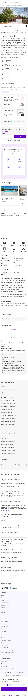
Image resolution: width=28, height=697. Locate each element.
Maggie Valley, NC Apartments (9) (9, 421)
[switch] (22, 104)
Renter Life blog (5, 628)
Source (4, 372)
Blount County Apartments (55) (8, 447)
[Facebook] (11, 672)
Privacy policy (4, 661)
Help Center (4, 655)
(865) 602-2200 (4, 28)
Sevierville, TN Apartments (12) (8, 389)
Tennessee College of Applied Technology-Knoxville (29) (14, 465)
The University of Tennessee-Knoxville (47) (11, 462)
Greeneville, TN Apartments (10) (8, 424)
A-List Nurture (4, 645)
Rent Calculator (4, 626)
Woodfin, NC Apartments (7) (7, 400)
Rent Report (4, 631)
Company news (4, 600)
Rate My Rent (4, 621)
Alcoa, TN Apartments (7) (7, 398)
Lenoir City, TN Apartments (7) (8, 403)
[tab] (5, 92)
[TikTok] (22, 672)
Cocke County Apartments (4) (8, 450)
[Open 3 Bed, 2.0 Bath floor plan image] (20, 112)
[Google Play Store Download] (14, 588)
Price (8, 32)
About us (3, 595)
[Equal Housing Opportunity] (5, 672)
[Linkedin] (8, 672)
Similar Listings (14, 32)
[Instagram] (20, 672)
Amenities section (7, 510)
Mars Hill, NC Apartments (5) (7, 430)
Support (3, 607)
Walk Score (13, 329)
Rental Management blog (7, 650)
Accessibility (4, 666)
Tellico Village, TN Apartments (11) (9, 406)
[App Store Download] (5, 588)
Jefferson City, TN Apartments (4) (8, 395)
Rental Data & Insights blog (7, 652)
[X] (14, 672)
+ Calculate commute (10, 79)
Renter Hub (4, 619)
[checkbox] (8, 160)
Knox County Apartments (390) (8, 453)
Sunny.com (3, 605)
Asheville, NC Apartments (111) (8, 409)
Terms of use (4, 664)
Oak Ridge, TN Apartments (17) (8, 415)
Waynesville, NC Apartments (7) (8, 433)
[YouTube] (17, 672)
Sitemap (3, 612)
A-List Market (4, 642)
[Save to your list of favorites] (25, 9)
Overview (3, 32)
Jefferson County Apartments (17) (9, 441)
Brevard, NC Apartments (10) (7, 427)
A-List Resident (4, 647)
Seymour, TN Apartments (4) (7, 392)
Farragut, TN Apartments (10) (8, 418)
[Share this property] (26, 26)
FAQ (2, 610)
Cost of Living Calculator (7, 624)
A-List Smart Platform (6, 640)
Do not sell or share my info (7, 668)
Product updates (5, 602)
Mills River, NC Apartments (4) (8, 412)
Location (21, 32)
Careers (3, 597)
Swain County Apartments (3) (8, 444)
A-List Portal (4, 637)
